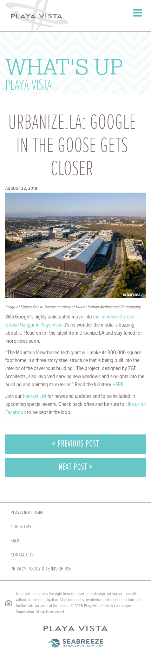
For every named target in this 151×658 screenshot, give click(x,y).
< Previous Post (75, 444)
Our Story (21, 527)
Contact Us (22, 555)
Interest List (34, 396)
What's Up (64, 73)
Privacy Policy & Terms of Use (41, 569)
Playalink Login (27, 513)
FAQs (15, 541)
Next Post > (76, 467)
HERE (117, 384)
